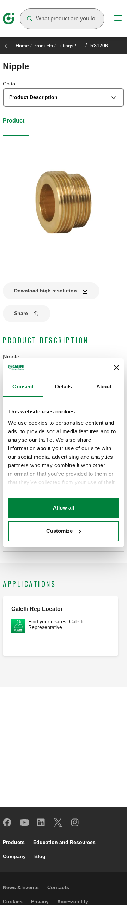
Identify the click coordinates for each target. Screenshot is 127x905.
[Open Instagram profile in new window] (75, 822)
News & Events (21, 887)
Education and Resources (64, 842)
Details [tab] (63, 386)
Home (22, 45)
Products (43, 45)
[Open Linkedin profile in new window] (41, 822)
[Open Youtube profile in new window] (24, 822)
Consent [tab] (23, 386)
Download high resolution (45, 290)
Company (14, 856)
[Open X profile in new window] (58, 822)
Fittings (65, 45)
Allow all (63, 508)
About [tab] (104, 386)
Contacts (58, 887)
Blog (40, 856)
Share (21, 313)
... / (83, 45)
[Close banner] (116, 367)
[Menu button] (117, 19)
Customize (59, 531)
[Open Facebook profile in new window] (7, 822)
